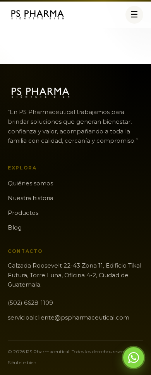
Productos (23, 212)
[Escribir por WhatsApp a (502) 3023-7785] (133, 357)
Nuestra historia (30, 198)
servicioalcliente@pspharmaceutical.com (68, 317)
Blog (15, 227)
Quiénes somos (30, 183)
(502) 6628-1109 (30, 302)
